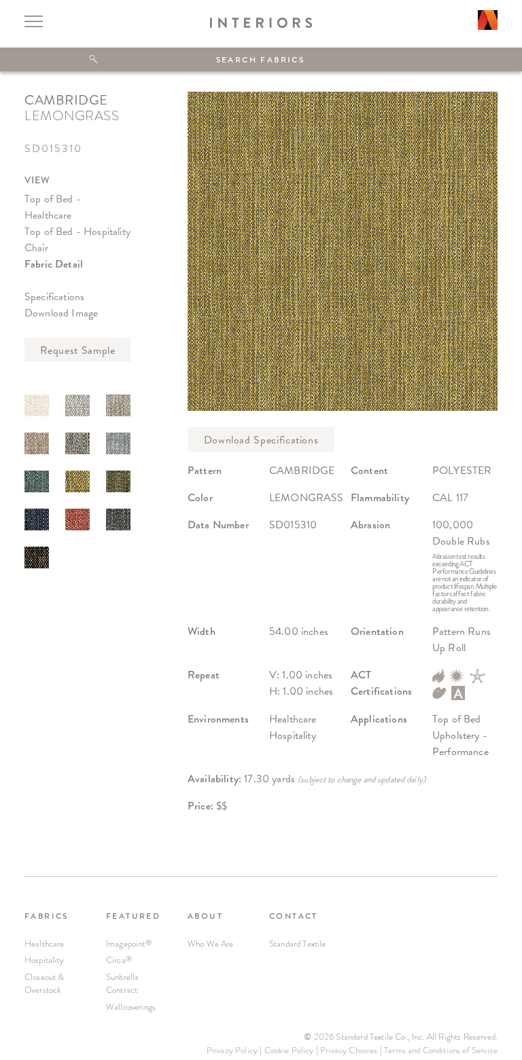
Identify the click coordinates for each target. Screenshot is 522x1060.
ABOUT (205, 916)
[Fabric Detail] (36, 405)
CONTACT (293, 916)
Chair (36, 247)
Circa (119, 960)
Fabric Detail (53, 264)
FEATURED (133, 916)
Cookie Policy (289, 1050)
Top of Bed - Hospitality (77, 231)
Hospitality (44, 960)
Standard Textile (297, 943)
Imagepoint (129, 943)
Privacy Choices (348, 1050)
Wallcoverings (131, 1006)
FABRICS (46, 916)
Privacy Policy (232, 1050)
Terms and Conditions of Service (441, 1050)
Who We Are (211, 943)
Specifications (54, 296)
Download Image (61, 313)
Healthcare (44, 943)
